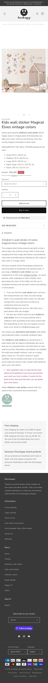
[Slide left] (18, 114)
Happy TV (9, 585)
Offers (7, 590)
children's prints (11, 575)
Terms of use (10, 518)
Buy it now (24, 210)
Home (4, 24)
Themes (8, 559)
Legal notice (33, 676)
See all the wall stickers (34, 24)
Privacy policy (12, 673)
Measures (5, 179)
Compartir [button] (8, 233)
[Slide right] (29, 114)
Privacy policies (11, 507)
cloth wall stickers (12, 569)
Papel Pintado (10, 580)
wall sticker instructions (14, 523)
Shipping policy (37, 673)
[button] (4, 13)
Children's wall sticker (15, 24)
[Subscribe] (37, 620)
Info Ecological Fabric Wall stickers (18, 528)
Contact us (9, 534)
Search (7, 605)
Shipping (14, 175)
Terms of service (24, 673)
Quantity (5, 190)
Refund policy (38, 669)
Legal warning (10, 513)
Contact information (20, 676)
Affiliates (8, 539)
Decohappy (14, 669)
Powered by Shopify (25, 669)
